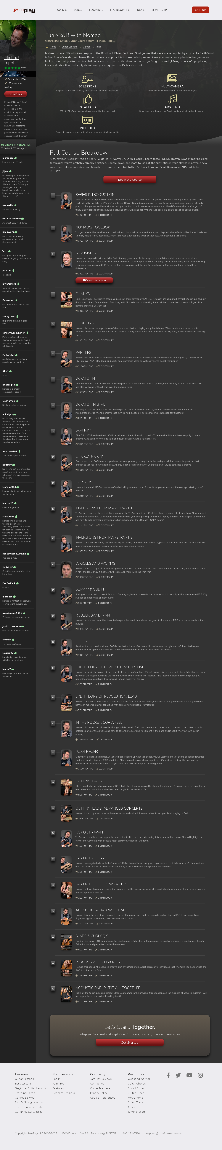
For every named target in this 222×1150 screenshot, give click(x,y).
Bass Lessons (23, 1083)
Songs (78, 10)
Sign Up (200, 9)
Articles (132, 1107)
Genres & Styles (24, 1097)
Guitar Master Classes (28, 1111)
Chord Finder (136, 1088)
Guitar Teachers (100, 1088)
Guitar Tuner (136, 1093)
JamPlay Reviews (100, 1079)
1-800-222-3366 (130, 1133)
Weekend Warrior (139, 1079)
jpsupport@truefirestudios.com (163, 1133)
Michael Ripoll (11, 60)
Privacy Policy (98, 1093)
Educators (96, 10)
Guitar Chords (137, 1083)
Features (58, 1088)
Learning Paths (120, 10)
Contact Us (97, 1083)
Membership (159, 10)
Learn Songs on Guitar (29, 1107)
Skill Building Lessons (29, 1102)
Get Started (129, 1042)
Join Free (58, 1083)
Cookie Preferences (102, 1097)
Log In (57, 1079)
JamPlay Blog (136, 1111)
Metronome (135, 1097)
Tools (141, 10)
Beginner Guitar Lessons (30, 1088)
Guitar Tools (135, 1102)
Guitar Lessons (24, 1079)
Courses (61, 10)
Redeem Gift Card (64, 1093)
